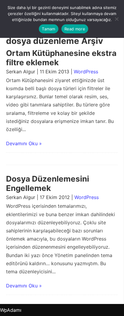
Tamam (48, 28)
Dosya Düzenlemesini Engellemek (47, 183)
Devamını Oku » (24, 143)
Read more (74, 28)
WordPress (86, 72)
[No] (116, 19)
